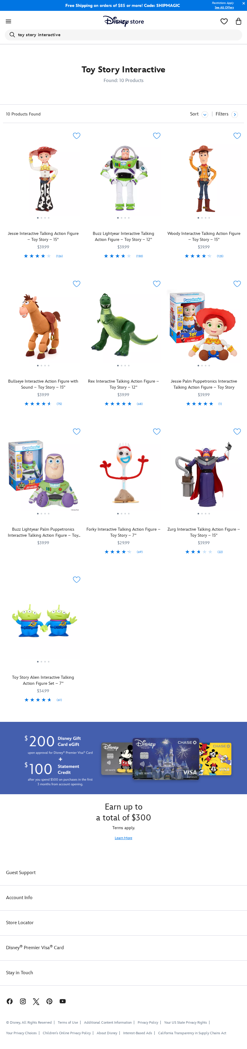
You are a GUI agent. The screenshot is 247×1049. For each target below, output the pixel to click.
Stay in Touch (19, 973)
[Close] (242, 6)
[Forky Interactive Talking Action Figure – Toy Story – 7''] (123, 476)
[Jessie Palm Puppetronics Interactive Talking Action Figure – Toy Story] (204, 328)
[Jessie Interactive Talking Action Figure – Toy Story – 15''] (43, 180)
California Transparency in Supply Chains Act (192, 1033)
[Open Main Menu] (8, 21)
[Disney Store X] (36, 1001)
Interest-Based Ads (137, 1033)
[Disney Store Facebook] (6, 1001)
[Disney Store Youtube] (62, 1001)
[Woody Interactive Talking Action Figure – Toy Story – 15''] (204, 180)
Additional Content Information (108, 1022)
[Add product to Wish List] (76, 136)
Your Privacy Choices (21, 1033)
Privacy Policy (148, 1022)
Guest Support (21, 873)
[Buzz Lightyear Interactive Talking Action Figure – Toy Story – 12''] (123, 180)
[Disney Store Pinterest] (49, 1001)
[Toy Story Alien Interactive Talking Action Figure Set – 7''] (43, 624)
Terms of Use (68, 1022)
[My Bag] (238, 21)
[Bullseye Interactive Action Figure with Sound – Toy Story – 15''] (43, 328)
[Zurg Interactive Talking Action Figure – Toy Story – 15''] (204, 476)
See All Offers (224, 7)
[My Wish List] (224, 21)
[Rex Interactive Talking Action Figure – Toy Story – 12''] (123, 328)
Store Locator (20, 923)
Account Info (19, 898)
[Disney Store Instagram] (23, 1001)
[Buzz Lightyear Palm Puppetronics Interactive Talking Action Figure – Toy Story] (43, 476)
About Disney (107, 1033)
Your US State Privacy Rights (185, 1022)
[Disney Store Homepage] (123, 21)
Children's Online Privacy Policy (67, 1033)
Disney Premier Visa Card (35, 948)
